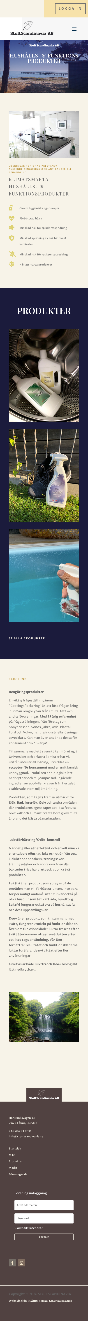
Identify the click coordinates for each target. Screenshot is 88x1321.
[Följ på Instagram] (21, 1262)
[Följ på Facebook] (12, 1262)
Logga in (70, 8)
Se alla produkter (27, 638)
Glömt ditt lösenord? (28, 1228)
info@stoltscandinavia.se (26, 1136)
